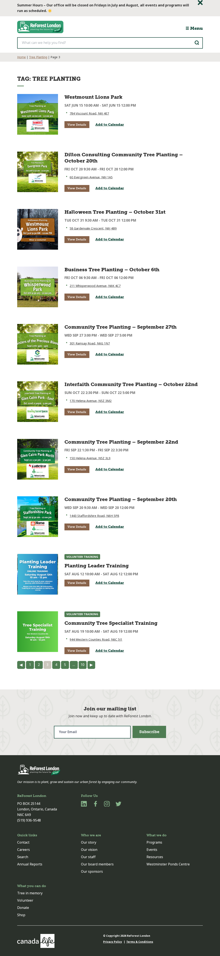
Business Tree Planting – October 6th (111, 270)
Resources (155, 857)
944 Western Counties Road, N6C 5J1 (96, 639)
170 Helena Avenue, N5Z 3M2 (91, 401)
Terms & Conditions (139, 942)
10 (82, 664)
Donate (23, 907)
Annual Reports (29, 864)
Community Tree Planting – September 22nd (121, 442)
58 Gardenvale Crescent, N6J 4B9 (93, 228)
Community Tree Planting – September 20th (120, 499)
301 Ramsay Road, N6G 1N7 (90, 343)
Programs (154, 842)
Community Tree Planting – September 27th (120, 327)
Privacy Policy (112, 942)
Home (21, 57)
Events (152, 849)
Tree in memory (30, 893)
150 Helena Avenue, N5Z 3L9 (90, 458)
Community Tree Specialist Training (110, 623)
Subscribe (149, 731)
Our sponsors (92, 871)
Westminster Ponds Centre (168, 864)
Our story (88, 842)
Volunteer (25, 900)
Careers (23, 849)
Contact (23, 842)
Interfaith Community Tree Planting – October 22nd (131, 384)
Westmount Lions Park (93, 97)
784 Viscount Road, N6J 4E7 (89, 113)
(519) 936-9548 (29, 820)
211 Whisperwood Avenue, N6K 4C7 (95, 286)
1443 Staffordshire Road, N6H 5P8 (94, 516)
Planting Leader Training (96, 566)
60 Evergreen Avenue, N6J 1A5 (91, 177)
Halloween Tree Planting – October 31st (114, 212)
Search (22, 857)
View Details (76, 125)
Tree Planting (38, 57)
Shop (21, 915)
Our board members (97, 864)
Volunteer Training (82, 557)
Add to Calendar (109, 124)
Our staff (88, 857)
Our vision (89, 849)
